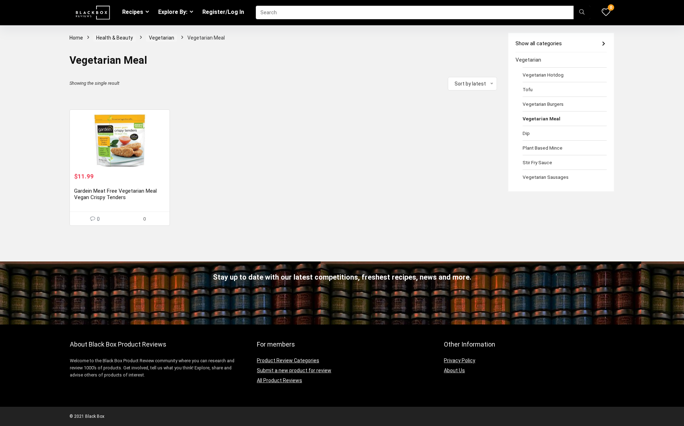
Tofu (528, 89)
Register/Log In (223, 12)
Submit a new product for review (294, 370)
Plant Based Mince (543, 148)
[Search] (582, 12)
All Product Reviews (279, 380)
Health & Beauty (114, 38)
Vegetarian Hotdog (543, 75)
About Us (454, 370)
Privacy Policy (459, 360)
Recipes (132, 12)
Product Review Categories (288, 360)
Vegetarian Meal (541, 118)
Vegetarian (161, 38)
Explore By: (172, 12)
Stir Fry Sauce (537, 162)
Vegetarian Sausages (546, 177)
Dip (526, 133)
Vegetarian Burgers (543, 104)
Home (76, 38)
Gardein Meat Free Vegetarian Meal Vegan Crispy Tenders (115, 194)
